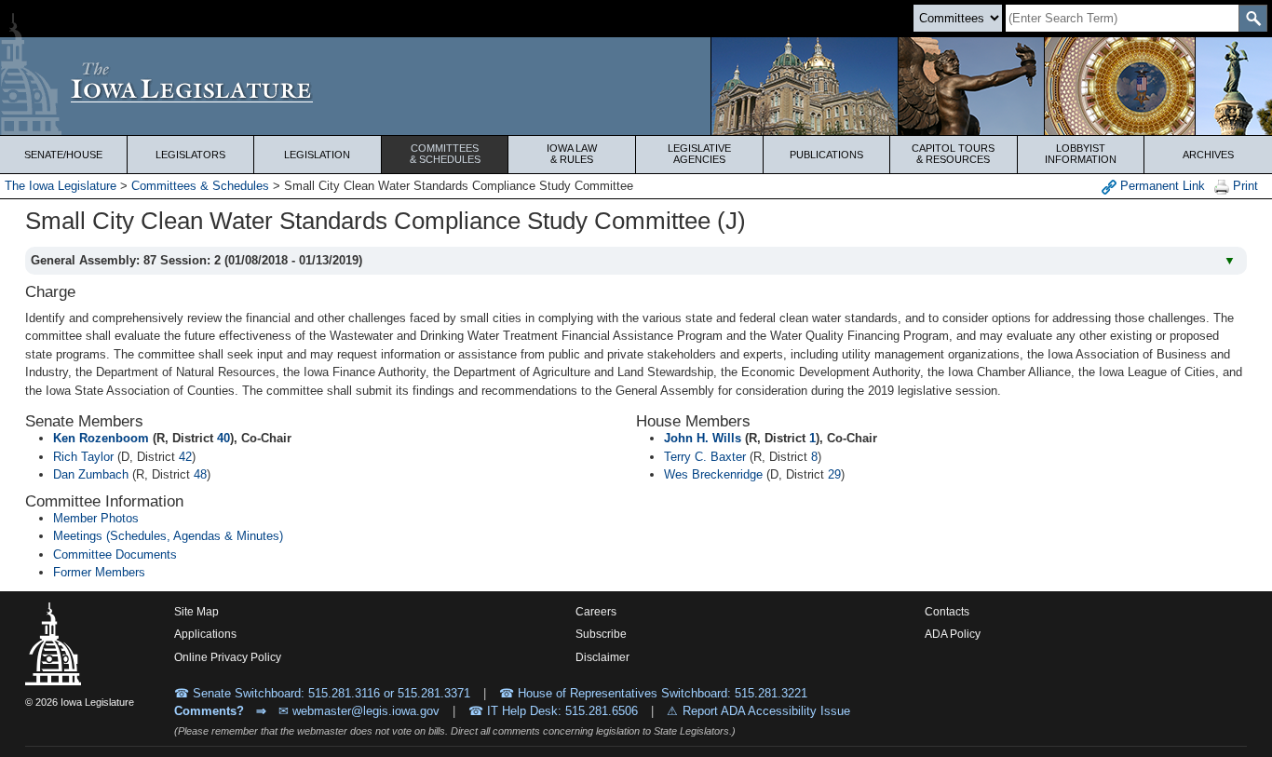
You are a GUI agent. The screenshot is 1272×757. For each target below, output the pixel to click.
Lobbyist (1080, 153)
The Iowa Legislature (60, 186)
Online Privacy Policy (227, 657)
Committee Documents (115, 554)
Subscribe (601, 634)
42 (185, 457)
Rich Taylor (83, 457)
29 (834, 474)
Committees (445, 153)
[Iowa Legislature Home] (636, 86)
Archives (1208, 154)
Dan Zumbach (91, 474)
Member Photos (96, 518)
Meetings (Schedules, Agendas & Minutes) (168, 536)
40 (223, 438)
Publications (826, 154)
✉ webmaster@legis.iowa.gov (359, 711)
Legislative (699, 153)
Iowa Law (572, 153)
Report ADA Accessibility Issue (766, 711)
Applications (205, 634)
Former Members (99, 572)
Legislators (190, 154)
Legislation (317, 154)
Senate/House (63, 154)
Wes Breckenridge (713, 474)
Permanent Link (1160, 186)
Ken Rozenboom (101, 438)
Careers (595, 611)
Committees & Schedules (200, 186)
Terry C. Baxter (705, 457)
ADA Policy (953, 634)
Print (1243, 186)
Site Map (196, 611)
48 (200, 474)
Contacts (947, 611)
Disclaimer (602, 657)
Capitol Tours (953, 153)
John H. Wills (702, 438)
